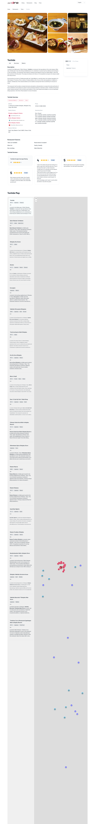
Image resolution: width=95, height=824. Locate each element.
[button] (65, 718)
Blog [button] (35, 2)
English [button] (79, 2)
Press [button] (40, 2)
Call (10, 63)
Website (23, 63)
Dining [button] (23, 2)
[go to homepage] (12, 3)
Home (8, 9)
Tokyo (22, 9)
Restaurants (15, 9)
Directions (16, 63)
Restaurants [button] (29, 2)
